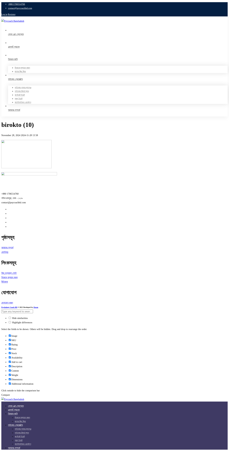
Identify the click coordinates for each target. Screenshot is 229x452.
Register (11, 14)
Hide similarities (19, 318)
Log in (4, 14)
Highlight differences (21, 322)
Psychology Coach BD (9, 307)
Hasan (36, 307)
